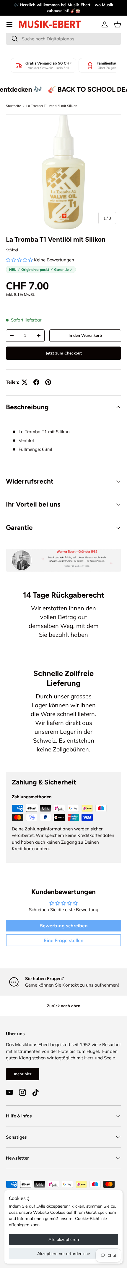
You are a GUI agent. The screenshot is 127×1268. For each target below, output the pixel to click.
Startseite (13, 106)
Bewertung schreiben (64, 926)
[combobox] (63, 39)
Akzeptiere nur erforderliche (63, 1253)
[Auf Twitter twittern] (24, 382)
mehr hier (22, 1073)
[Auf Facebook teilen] (36, 382)
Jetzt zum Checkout (63, 353)
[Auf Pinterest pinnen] (48, 382)
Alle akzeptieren (63, 1239)
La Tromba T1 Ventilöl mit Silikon (51, 106)
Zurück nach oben (63, 1005)
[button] (117, 24)
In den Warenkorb (85, 335)
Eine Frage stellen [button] (64, 940)
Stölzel (12, 250)
